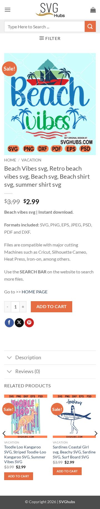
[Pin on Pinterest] (29, 323)
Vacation (31, 160)
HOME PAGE (35, 291)
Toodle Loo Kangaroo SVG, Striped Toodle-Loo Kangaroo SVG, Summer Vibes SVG (25, 454)
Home (10, 160)
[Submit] (90, 26)
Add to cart (51, 306)
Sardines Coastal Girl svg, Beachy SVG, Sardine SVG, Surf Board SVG (74, 452)
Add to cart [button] (18, 476)
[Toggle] (9, 358)
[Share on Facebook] (9, 323)
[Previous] (4, 444)
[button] (7, 9)
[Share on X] (19, 323)
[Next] (95, 444)
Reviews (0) (27, 371)
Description (28, 357)
